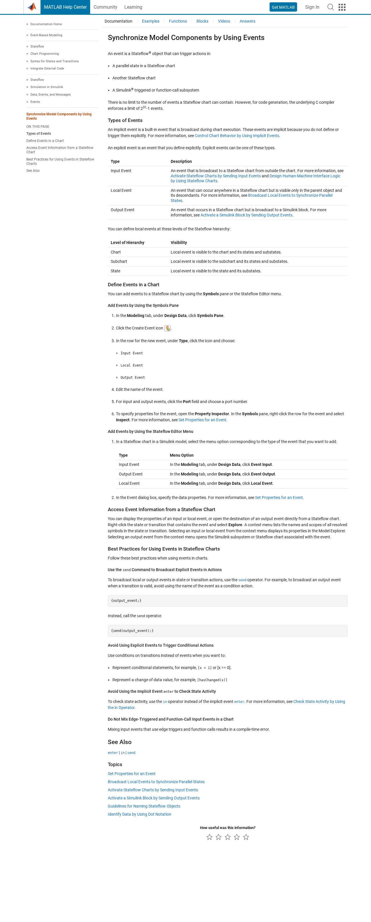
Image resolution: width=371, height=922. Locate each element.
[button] (330, 7)
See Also (33, 171)
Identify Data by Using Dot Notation (139, 814)
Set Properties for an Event (202, 420)
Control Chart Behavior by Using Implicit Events (237, 135)
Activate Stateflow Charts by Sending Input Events (216, 176)
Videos (224, 21)
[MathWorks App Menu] (342, 7)
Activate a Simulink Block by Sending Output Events (246, 215)
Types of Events (38, 134)
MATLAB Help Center (65, 7)
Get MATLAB (283, 7)
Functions (178, 21)
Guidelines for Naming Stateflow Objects (144, 806)
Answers (247, 21)
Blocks (202, 21)
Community (105, 7)
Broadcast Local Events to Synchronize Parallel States (156, 781)
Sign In (312, 7)
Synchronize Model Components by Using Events (59, 116)
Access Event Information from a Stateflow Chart (59, 150)
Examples (150, 21)
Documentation (118, 21)
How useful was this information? (227, 828)
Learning (133, 7)
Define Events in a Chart (45, 141)
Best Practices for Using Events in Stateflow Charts (60, 161)
